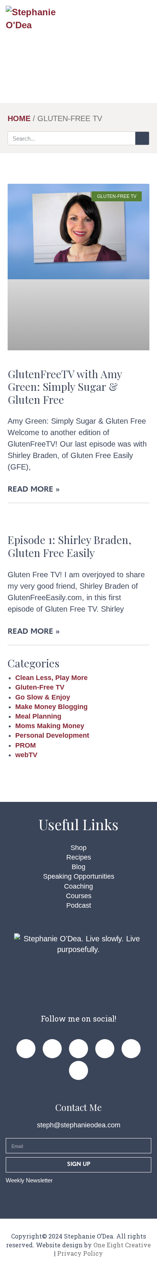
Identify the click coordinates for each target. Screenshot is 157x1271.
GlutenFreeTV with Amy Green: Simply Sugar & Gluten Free (65, 386)
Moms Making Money (49, 726)
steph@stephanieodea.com (78, 1125)
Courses (78, 896)
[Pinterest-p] (52, 1048)
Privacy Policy (80, 1253)
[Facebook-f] (25, 1048)
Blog (78, 867)
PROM (25, 745)
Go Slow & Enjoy (42, 697)
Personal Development (52, 735)
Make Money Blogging (51, 707)
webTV (26, 755)
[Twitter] (104, 1048)
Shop (78, 848)
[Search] (142, 138)
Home (19, 118)
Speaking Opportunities (78, 876)
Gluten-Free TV (39, 687)
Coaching (78, 886)
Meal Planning (38, 716)
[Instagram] (78, 1048)
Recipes (78, 857)
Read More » (34, 490)
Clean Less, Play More (51, 678)
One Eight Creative (122, 1245)
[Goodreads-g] (131, 1048)
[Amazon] (78, 1070)
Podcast (78, 905)
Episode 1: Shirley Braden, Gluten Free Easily (69, 546)
